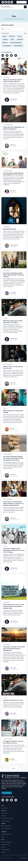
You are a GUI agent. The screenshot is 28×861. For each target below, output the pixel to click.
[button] (25, 6)
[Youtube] (2, 2)
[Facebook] (11, 2)
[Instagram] (8, 2)
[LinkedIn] (5, 2)
